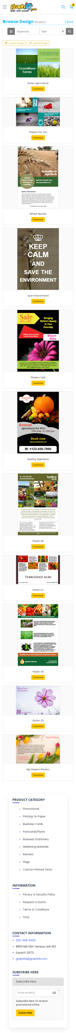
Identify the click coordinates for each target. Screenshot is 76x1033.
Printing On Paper (34, 816)
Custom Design (16, 42)
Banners (28, 854)
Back (70, 22)
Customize (38, 88)
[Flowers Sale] (38, 341)
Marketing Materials (36, 847)
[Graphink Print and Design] (23, 7)
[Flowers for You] (38, 111)
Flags (26, 862)
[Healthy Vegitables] (38, 423)
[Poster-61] (38, 569)
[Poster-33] (38, 700)
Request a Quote (34, 902)
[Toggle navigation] (5, 7)
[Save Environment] (38, 259)
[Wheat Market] (38, 177)
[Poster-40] (38, 635)
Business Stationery (36, 839)
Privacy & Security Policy (39, 894)
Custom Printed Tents (37, 869)
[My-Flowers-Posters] (38, 749)
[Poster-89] (38, 504)
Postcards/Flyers (34, 831)
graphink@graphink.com (31, 959)
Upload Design (40, 42)
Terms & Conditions (36, 909)
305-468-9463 (26, 940)
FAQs (26, 917)
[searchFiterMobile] (11, 31)
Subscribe (25, 1013)
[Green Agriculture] (38, 63)
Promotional (31, 809)
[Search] (63, 7)
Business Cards (33, 824)
